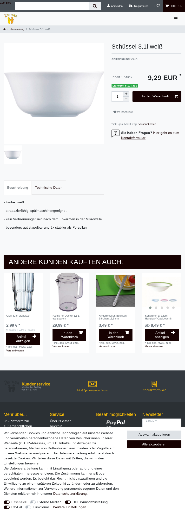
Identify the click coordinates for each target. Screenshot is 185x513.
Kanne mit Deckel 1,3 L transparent (66, 317)
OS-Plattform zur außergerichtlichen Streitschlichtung (18, 426)
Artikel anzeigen (23, 339)
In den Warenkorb (155, 96)
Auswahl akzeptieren (154, 434)
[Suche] (95, 6)
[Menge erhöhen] (126, 94)
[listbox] (69, 292)
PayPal (16, 507)
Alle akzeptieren (154, 444)
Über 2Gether (60, 421)
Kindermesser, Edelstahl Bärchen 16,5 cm (113, 317)
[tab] (18, 188)
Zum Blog (5, 2)
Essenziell (18, 502)
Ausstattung (17, 29)
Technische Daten (48, 187)
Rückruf (56, 426)
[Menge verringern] (126, 99)
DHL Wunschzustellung (90, 502)
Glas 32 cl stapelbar (18, 315)
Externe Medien (49, 502)
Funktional (41, 507)
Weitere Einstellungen (69, 507)
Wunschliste (124, 112)
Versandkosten (147, 124)
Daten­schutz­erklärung (70, 493)
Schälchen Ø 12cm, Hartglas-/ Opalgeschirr (158, 317)
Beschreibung (17, 187)
